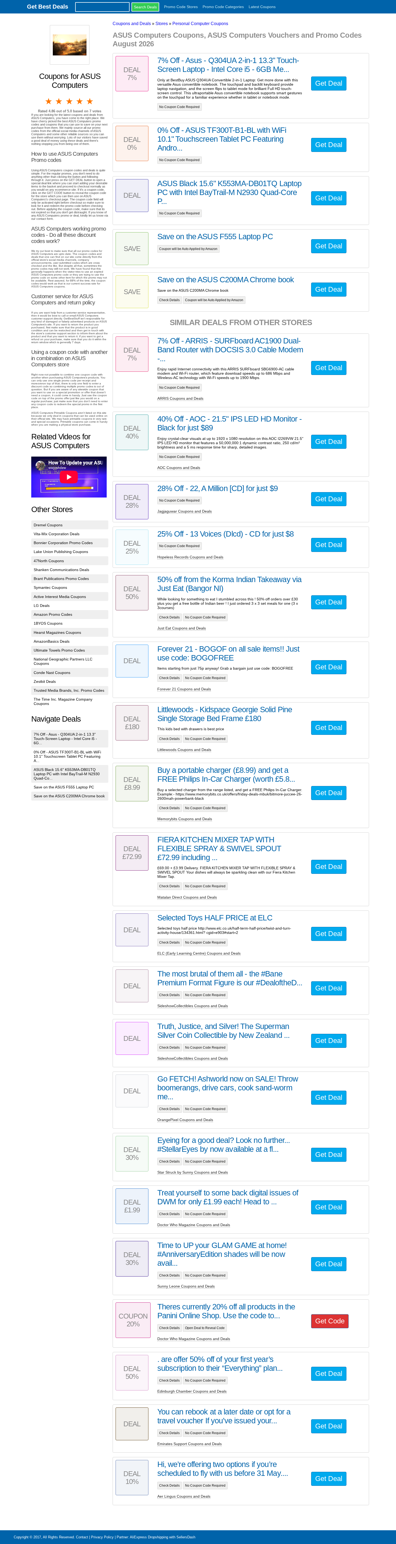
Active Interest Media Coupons (60, 596)
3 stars (70, 101)
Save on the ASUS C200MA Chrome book (69, 796)
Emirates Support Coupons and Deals (189, 1444)
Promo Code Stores (181, 7)
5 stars (90, 101)
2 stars (59, 101)
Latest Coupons (262, 7)
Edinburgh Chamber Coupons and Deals (192, 1391)
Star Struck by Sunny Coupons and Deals (192, 1172)
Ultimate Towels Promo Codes (59, 650)
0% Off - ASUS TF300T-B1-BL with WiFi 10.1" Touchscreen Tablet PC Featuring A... (67, 756)
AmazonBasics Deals (52, 641)
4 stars (80, 101)
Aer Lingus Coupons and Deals (183, 1496)
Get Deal (328, 83)
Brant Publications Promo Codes (61, 578)
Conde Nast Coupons (52, 672)
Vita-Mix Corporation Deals (56, 534)
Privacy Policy (102, 1537)
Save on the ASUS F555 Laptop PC (64, 787)
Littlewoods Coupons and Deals (184, 749)
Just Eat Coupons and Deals (181, 628)
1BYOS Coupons (48, 623)
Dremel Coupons (48, 525)
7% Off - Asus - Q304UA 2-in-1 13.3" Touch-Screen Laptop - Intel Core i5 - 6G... (65, 738)
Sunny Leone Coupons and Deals (186, 1286)
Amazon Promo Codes (53, 614)
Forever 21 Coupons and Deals (184, 689)
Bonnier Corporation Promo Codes (63, 543)
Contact (82, 1537)
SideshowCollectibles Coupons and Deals (192, 1006)
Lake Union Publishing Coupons (61, 552)
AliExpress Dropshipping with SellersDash (162, 1537)
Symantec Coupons (50, 587)
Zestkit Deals (45, 681)
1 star (49, 101)
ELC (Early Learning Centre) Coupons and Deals (199, 953)
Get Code (330, 1321)
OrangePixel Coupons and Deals (185, 1120)
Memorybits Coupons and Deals (184, 819)
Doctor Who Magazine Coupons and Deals (193, 1225)
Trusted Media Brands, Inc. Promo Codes (69, 690)
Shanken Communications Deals (61, 570)
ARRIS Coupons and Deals (180, 398)
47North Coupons (49, 561)
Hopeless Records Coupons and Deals (190, 557)
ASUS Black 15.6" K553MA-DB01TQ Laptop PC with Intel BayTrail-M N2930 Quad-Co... (67, 773)
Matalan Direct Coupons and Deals (187, 897)
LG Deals (42, 605)
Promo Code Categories (223, 7)
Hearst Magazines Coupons (57, 632)
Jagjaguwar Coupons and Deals (184, 511)
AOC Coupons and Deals (178, 467)
